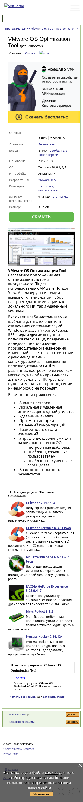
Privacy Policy (10, 753)
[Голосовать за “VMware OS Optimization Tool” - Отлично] (60, 133)
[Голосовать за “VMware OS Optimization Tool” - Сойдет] (50, 133)
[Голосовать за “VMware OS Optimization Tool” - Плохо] (45, 133)
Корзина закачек (18, 714)
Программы (16, 19)
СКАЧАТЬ (41, 216)
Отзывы (30, 53)
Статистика (60, 196)
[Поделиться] (44, 53)
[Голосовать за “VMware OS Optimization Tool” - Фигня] (40, 133)
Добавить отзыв (54, 696)
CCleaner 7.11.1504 (40, 503)
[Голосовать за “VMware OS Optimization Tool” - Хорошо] (55, 133)
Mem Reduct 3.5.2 (39, 611)
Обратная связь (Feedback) (18, 748)
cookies (51, 772)
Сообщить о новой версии (52, 152)
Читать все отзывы (23, 696)
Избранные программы (21, 721)
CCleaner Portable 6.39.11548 (48, 528)
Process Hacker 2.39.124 (44, 637)
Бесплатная (46, 144)
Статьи (39, 19)
